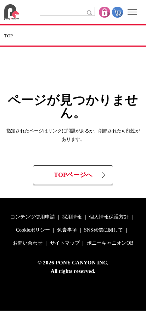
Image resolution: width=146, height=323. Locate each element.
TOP (8, 36)
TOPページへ (73, 175)
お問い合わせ (28, 243)
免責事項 (67, 230)
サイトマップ (65, 243)
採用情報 (72, 217)
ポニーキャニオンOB (110, 243)
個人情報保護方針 (109, 217)
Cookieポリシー (33, 230)
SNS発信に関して (103, 230)
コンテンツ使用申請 (32, 217)
